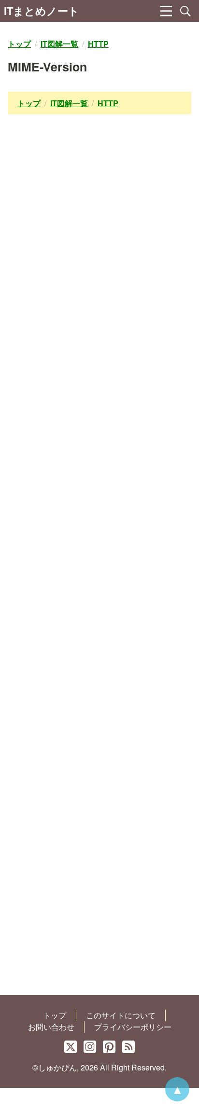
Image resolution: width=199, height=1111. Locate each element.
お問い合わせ (51, 1026)
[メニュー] (166, 11)
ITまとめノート (41, 10)
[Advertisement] (99, 562)
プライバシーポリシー (132, 1026)
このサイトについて (121, 1015)
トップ (54, 1015)
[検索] (185, 11)
